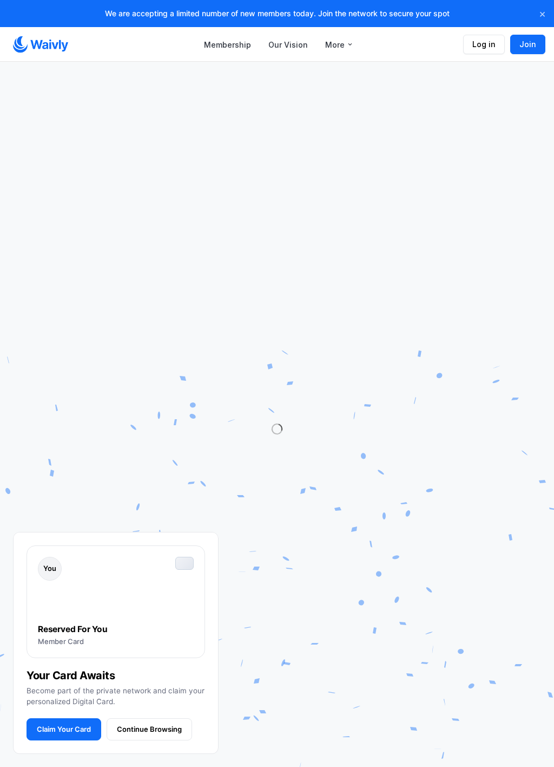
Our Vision (288, 44)
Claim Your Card (64, 729)
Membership (227, 44)
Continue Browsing (149, 729)
